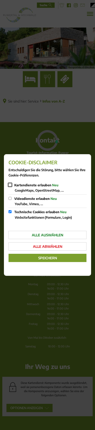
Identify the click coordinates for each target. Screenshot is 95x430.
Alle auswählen (47, 235)
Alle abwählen (47, 246)
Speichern (47, 258)
